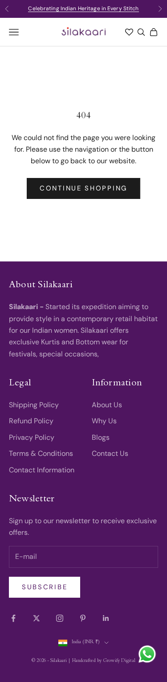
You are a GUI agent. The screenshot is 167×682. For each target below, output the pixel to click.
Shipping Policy (34, 404)
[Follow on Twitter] (36, 618)
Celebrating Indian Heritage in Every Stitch (83, 8)
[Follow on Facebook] (13, 618)
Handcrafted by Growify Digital (103, 661)
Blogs (101, 437)
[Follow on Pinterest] (82, 618)
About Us (107, 404)
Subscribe (44, 587)
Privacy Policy (31, 437)
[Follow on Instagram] (59, 618)
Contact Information (41, 470)
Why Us (104, 421)
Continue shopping (83, 188)
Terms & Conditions (41, 453)
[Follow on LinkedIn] (106, 618)
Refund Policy (31, 421)
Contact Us (110, 453)
